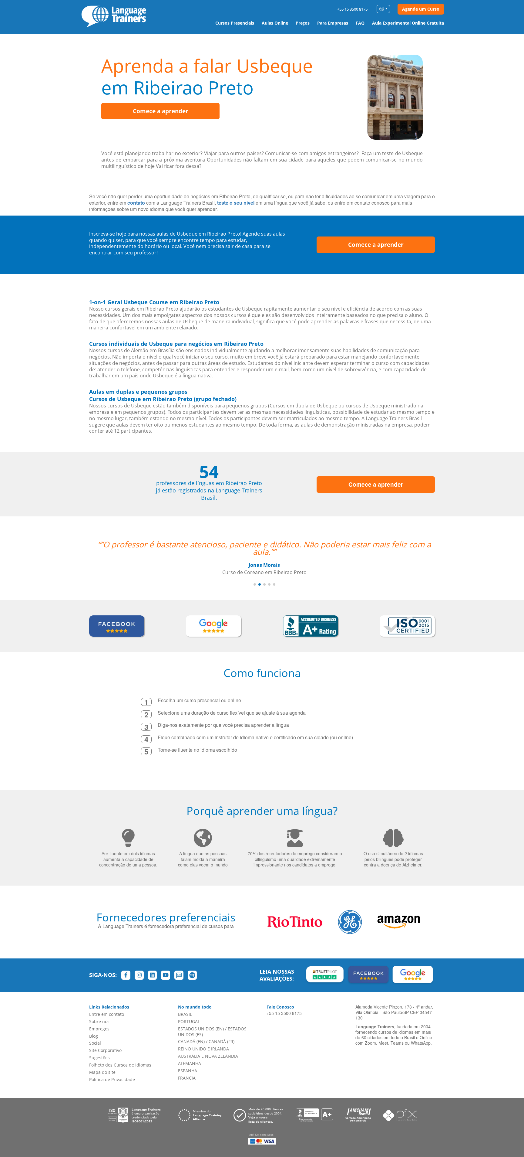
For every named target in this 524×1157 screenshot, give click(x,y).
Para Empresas (332, 23)
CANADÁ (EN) (191, 1041)
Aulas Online (275, 23)
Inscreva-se (102, 233)
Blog (93, 1036)
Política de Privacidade (112, 1079)
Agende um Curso (420, 9)
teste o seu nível (235, 202)
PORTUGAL (189, 1021)
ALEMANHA (189, 1063)
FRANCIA (187, 1078)
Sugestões (99, 1057)
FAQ (360, 23)
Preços (303, 23)
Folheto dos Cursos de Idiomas (120, 1065)
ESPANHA (187, 1071)
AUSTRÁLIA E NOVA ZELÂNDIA (208, 1056)
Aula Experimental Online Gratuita (408, 23)
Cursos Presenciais (234, 23)
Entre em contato (106, 1014)
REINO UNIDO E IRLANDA (203, 1049)
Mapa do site (102, 1072)
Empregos (99, 1029)
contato (136, 202)
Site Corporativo (105, 1050)
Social (95, 1043)
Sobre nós (99, 1021)
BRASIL (185, 1014)
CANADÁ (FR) (221, 1041)
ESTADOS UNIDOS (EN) (201, 1029)
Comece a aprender (160, 111)
